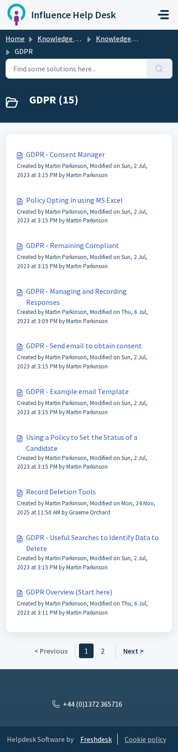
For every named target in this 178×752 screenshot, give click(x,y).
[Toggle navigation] (163, 14)
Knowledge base (63, 38)
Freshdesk (96, 739)
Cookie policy (145, 739)
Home (15, 38)
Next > (133, 650)
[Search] (160, 69)
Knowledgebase (121, 38)
